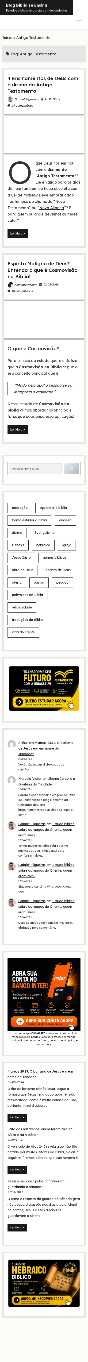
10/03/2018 (50, 284)
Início (7, 37)
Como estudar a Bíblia (29, 520)
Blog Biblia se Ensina (26, 5)
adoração (20, 508)
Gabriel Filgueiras (26, 99)
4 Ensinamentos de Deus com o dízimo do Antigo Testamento (43, 84)
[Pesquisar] (71, 468)
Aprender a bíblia (53, 508)
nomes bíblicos (54, 557)
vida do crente (23, 632)
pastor (39, 582)
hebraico (43, 545)
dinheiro (65, 520)
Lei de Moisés (23, 195)
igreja (66, 545)
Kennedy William (25, 284)
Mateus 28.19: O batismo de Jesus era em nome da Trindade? (45, 748)
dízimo (17, 533)
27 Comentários (22, 105)
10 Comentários (22, 291)
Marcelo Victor (30, 779)
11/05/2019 (52, 99)
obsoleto (62, 188)
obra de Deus (22, 570)
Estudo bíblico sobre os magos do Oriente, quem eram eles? (46, 829)
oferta (17, 582)
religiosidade (22, 607)
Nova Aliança (51, 207)
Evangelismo (44, 533)
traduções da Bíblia (27, 620)
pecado (62, 582)
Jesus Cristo (21, 557)
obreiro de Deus (58, 570)
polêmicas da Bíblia (27, 595)
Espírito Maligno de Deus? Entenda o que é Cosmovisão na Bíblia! (42, 269)
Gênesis (18, 545)
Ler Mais (19, 234)
